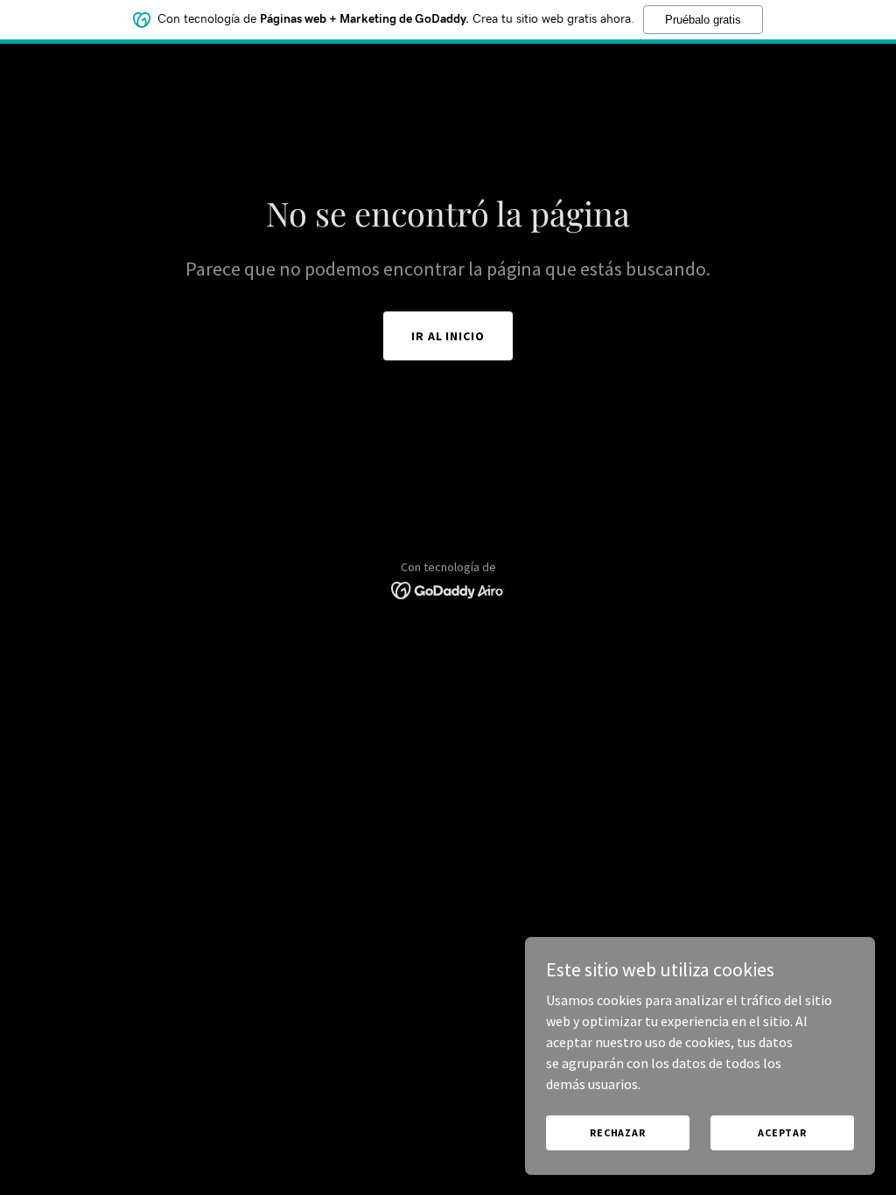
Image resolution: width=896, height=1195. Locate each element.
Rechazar (618, 1132)
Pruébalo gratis (703, 19)
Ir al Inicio (448, 336)
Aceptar (782, 1132)
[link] (448, 589)
